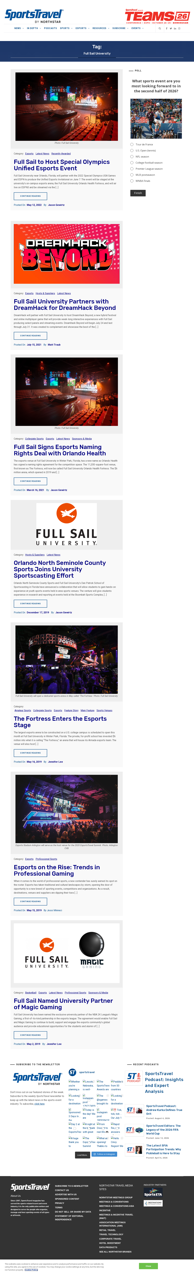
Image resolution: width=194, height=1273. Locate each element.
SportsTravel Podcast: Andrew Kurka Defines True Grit (164, 1109)
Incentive (104, 1210)
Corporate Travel (110, 1239)
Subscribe (118, 28)
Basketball (30, 992)
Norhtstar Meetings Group (115, 1197)
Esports (81, 28)
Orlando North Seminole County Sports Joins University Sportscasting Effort (60, 569)
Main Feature (87, 710)
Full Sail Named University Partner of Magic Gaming (63, 1004)
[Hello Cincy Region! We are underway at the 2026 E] (117, 1142)
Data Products (108, 1247)
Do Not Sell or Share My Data (73, 1212)
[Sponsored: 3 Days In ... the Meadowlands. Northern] (75, 1114)
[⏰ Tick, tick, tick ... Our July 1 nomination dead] (117, 1114)
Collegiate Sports (34, 438)
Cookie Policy (31, 1270)
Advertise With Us (66, 1194)
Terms (58, 1207)
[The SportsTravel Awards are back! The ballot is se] (103, 1086)
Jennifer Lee (55, 761)
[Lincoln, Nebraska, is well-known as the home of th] (89, 1086)
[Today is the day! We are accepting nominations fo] (89, 1114)
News (17, 28)
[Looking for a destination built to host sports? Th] (75, 1100)
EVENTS (136, 28)
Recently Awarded (61, 153)
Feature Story (71, 710)
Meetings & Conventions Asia (116, 1206)
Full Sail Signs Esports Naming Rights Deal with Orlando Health (60, 450)
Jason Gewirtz (56, 205)
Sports (65, 28)
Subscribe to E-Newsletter (71, 1186)
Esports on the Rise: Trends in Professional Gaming (57, 870)
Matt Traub (54, 344)
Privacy (59, 1203)
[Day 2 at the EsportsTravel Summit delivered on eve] (75, 1128)
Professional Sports (46, 859)
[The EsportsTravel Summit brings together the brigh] (89, 1142)
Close (148, 1266)
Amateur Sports (23, 710)
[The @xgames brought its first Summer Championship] (103, 1100)
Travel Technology (111, 1234)
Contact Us (62, 1190)
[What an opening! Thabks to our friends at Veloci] (103, 1142)
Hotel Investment (110, 1243)
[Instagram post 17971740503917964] (89, 1100)
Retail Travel (107, 1230)
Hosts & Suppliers (45, 293)
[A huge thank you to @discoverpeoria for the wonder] (75, 1142)
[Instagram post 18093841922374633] (103, 1114)
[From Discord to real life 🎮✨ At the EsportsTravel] (103, 1128)
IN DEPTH (32, 28)
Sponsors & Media (82, 438)
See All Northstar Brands (115, 1252)
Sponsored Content (67, 1199)
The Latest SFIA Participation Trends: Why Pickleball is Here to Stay (163, 1149)
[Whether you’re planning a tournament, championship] (75, 1086)
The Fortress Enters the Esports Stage (60, 722)
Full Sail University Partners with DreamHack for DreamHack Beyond (65, 304)
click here (39, 1103)
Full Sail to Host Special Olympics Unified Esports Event (62, 165)
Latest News (42, 153)
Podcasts (50, 28)
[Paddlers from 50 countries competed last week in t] (117, 1086)
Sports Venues (104, 710)
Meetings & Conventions (114, 1202)
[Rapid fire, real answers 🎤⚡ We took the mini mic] (117, 1128)
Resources (99, 28)
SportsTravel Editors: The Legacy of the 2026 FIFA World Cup (163, 1129)
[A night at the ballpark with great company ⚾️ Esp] (89, 1128)
